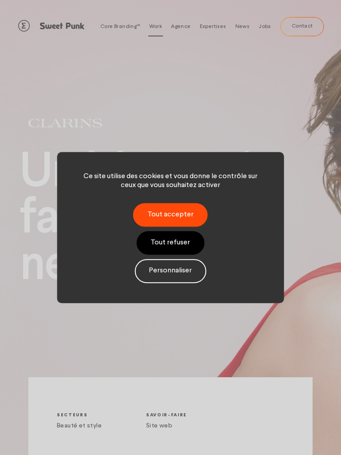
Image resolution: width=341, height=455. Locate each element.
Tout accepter (170, 214)
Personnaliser (170, 271)
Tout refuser (170, 242)
